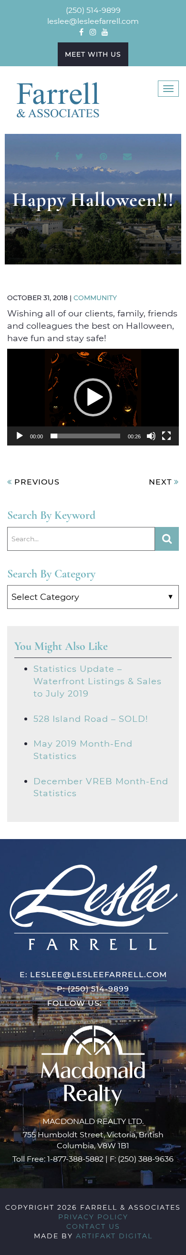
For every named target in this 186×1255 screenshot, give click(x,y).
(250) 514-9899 (93, 10)
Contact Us (93, 1226)
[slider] (85, 436)
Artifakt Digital (114, 1235)
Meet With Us (93, 54)
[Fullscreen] (166, 436)
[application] (93, 397)
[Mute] (151, 436)
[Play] (19, 436)
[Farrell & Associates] (57, 99)
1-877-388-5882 (75, 1159)
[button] (93, 397)
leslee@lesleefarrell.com (93, 21)
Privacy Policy (93, 1216)
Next (161, 481)
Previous (36, 481)
